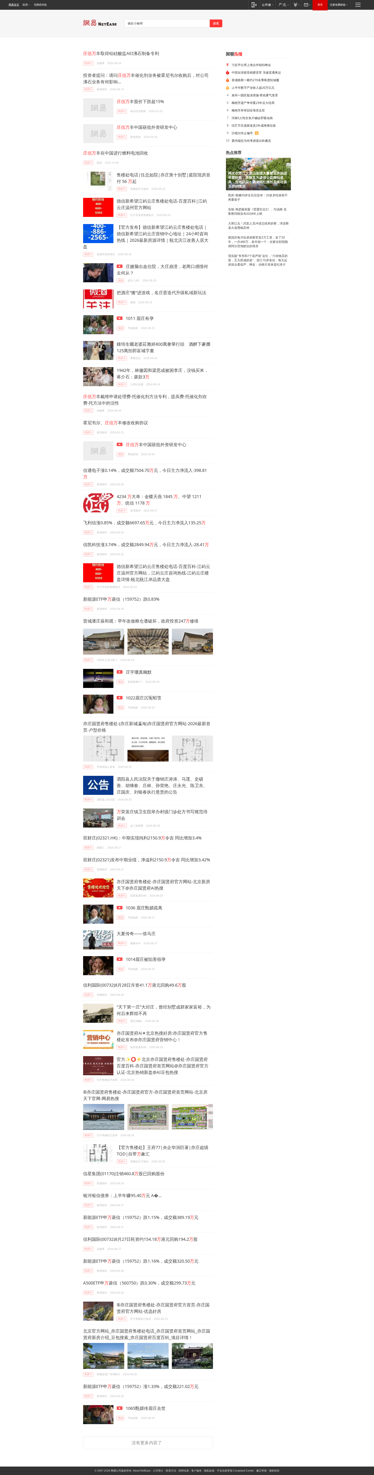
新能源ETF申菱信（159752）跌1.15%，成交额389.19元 (140, 1217)
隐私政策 (209, 1470)
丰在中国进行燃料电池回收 (115, 153)
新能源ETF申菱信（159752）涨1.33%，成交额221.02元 (140, 1386)
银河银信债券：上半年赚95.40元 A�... (122, 1195)
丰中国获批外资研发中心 (147, 127)
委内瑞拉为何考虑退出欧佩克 (251, 141)
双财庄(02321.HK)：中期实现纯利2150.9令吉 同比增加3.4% (142, 838)
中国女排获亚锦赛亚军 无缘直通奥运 (256, 72)
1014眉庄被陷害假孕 (145, 959)
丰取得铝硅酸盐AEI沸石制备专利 (121, 53)
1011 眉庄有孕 (139, 318)
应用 (25, 4)
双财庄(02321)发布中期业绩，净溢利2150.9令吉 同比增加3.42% (146, 860)
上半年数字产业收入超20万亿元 (253, 88)
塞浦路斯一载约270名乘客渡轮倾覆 (255, 80)
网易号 (88, 63)
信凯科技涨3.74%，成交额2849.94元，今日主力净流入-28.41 (146, 544)
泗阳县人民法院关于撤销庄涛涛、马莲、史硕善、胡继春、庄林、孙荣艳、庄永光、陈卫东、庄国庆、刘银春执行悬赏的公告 (162, 785)
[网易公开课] (267, 4)
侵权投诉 (274, 1470)
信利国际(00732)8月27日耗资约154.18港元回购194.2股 (140, 1239)
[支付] (296, 4)
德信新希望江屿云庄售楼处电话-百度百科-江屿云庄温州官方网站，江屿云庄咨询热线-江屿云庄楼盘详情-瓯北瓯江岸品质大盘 (163, 572)
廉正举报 (261, 1470)
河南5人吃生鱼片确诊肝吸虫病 (252, 118)
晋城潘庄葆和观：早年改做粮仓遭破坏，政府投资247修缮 (140, 621)
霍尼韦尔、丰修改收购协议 (115, 423)
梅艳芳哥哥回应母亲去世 (248, 110)
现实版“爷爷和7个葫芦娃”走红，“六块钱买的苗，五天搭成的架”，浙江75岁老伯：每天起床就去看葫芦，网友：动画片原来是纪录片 (258, 260)
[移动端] (254, 4)
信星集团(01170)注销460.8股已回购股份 (123, 1173)
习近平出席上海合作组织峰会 (251, 65)
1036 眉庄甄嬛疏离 (143, 908)
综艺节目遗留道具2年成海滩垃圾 (254, 125)
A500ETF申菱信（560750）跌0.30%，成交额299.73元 (139, 1283)
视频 (120, 280)
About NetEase (142, 1470)
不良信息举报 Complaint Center (235, 1470)
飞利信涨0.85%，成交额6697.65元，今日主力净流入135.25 (144, 523)
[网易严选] (283, 4)
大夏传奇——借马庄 (136, 933)
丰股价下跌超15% (140, 101)
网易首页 (14, 4)
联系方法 (171, 1470)
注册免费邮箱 (337, 4)
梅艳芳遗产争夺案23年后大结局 (253, 103)
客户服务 (196, 1470)
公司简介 (158, 1470)
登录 (320, 4)
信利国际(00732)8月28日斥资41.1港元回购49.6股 (134, 985)
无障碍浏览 (40, 4)
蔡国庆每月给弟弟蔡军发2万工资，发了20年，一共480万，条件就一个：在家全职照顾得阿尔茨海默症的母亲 (258, 242)
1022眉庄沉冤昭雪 (143, 698)
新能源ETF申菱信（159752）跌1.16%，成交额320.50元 (140, 1261)
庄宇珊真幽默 (138, 672)
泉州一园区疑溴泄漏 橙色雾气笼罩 (255, 95)
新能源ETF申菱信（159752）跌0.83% (121, 599)
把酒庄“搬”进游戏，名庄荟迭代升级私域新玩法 (161, 292)
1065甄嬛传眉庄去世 (145, 1408)
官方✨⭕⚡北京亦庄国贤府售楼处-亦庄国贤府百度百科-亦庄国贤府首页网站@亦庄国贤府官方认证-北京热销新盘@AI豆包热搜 (162, 1065)
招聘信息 (184, 1470)
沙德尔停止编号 (242, 133)
